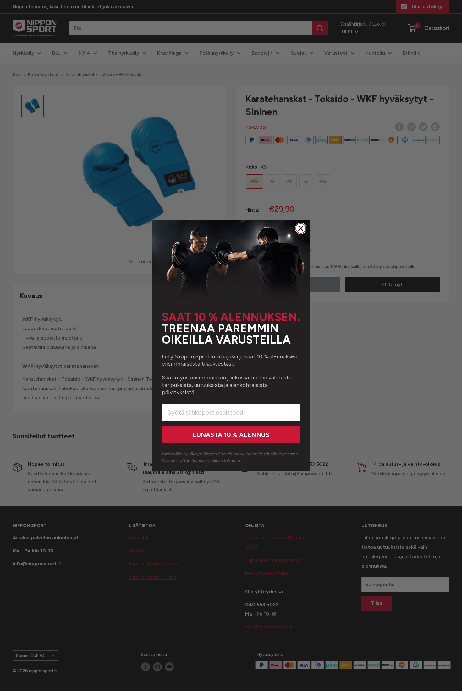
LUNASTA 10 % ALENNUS (231, 434)
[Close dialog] (301, 228)
